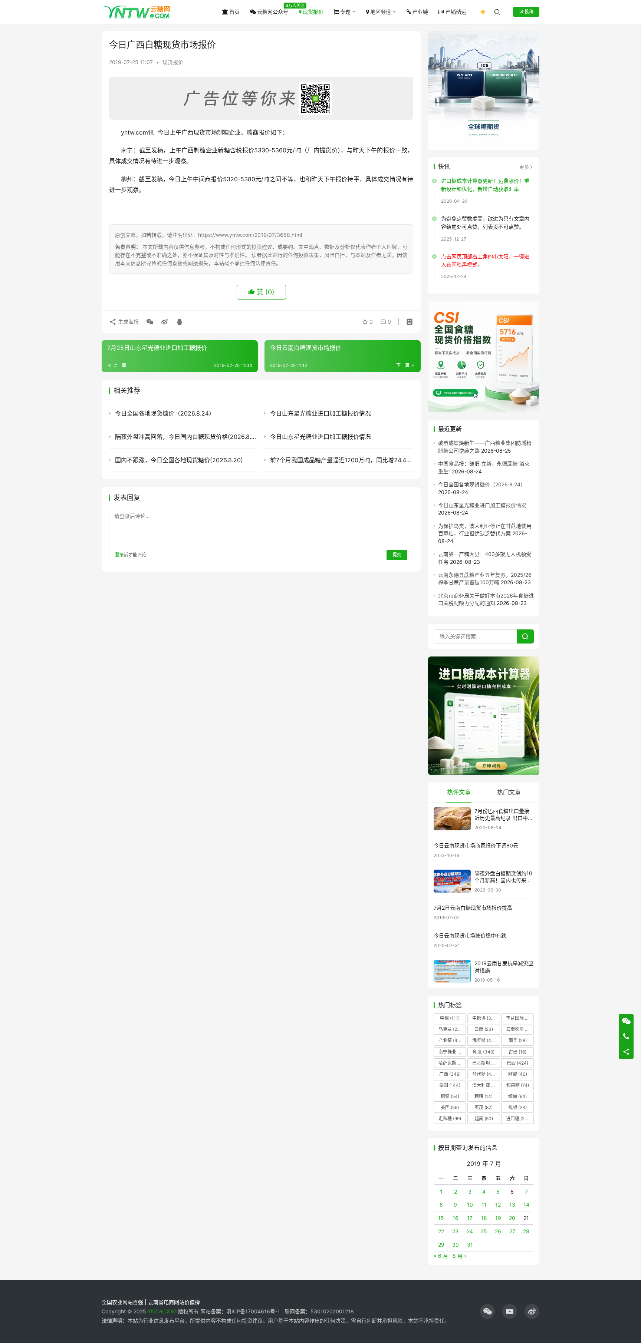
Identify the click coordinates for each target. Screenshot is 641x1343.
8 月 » (460, 1256)
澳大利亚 (485, 1085)
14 (526, 1204)
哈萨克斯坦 (452, 1063)
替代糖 (483, 1074)
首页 (234, 12)
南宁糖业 (451, 1052)
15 (441, 1218)
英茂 (483, 1107)
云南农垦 (519, 1029)
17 (470, 1218)
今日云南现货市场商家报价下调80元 (476, 845)
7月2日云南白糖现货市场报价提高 (473, 907)
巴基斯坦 (485, 1063)
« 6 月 (441, 1256)
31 (470, 1244)
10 (470, 1204)
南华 (518, 1040)
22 (441, 1231)
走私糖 (449, 1118)
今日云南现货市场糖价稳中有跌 (470, 935)
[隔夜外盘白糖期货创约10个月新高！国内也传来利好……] (452, 881)
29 (441, 1244)
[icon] (487, 1311)
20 (512, 1218)
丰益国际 (519, 1018)
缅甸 (517, 1096)
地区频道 (380, 12)
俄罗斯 (483, 1040)
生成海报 (127, 321)
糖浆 (450, 1096)
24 (470, 1231)
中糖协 (483, 1018)
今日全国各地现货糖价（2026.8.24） (482, 484)
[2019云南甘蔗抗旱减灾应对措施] (452, 971)
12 (498, 1204)
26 (498, 1231)
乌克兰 (449, 1029)
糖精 (483, 1096)
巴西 (517, 1063)
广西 (450, 1074)
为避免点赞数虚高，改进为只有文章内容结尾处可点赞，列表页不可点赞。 (485, 222)
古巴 (517, 1052)
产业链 (420, 12)
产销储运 (456, 12)
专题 (345, 12)
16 (455, 1218)
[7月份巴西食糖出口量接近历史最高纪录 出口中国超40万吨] (452, 819)
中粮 (450, 1018)
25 (484, 1231)
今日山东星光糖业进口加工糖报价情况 (482, 505)
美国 (450, 1107)
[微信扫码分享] (150, 321)
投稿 (528, 11)
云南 (483, 1029)
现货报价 (313, 12)
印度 (483, 1052)
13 (512, 1204)
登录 (119, 555)
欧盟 (517, 1074)
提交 (396, 555)
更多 (524, 167)
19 (498, 1218)
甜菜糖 (517, 1085)
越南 (483, 1118)
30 (455, 1244)
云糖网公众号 (272, 12)
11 (484, 1204)
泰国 (449, 1085)
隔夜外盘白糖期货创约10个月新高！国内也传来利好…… (503, 880)
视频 (517, 1107)
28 (526, 1231)
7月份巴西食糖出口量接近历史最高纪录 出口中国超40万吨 (503, 818)
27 (512, 1231)
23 (455, 1231)
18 (484, 1218)
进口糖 (519, 1118)
